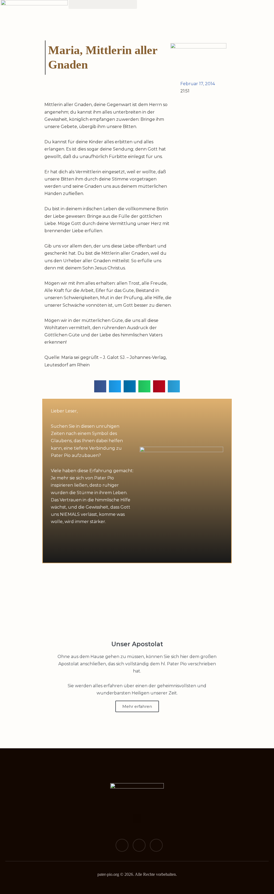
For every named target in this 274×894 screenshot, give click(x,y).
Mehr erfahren (137, 706)
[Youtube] (156, 845)
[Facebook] (122, 845)
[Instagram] (139, 845)
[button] (102, 4)
